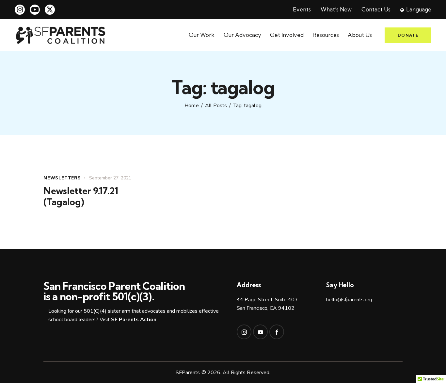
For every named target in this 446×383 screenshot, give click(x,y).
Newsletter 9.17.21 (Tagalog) (80, 196)
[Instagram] (20, 10)
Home (191, 106)
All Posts (216, 106)
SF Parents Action (133, 319)
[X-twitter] (50, 10)
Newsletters (62, 178)
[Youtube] (35, 10)
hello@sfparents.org (349, 299)
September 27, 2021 (110, 178)
